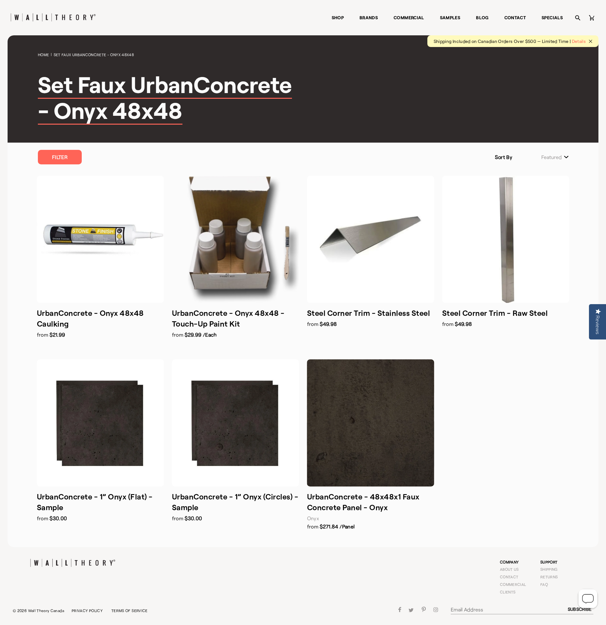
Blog (482, 17)
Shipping (549, 569)
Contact (515, 17)
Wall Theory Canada (46, 610)
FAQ (544, 584)
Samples (450, 17)
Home (43, 54)
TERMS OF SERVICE (129, 610)
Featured (551, 157)
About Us (509, 569)
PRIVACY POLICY (87, 610)
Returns (549, 577)
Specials (552, 17)
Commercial (409, 17)
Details (579, 41)
